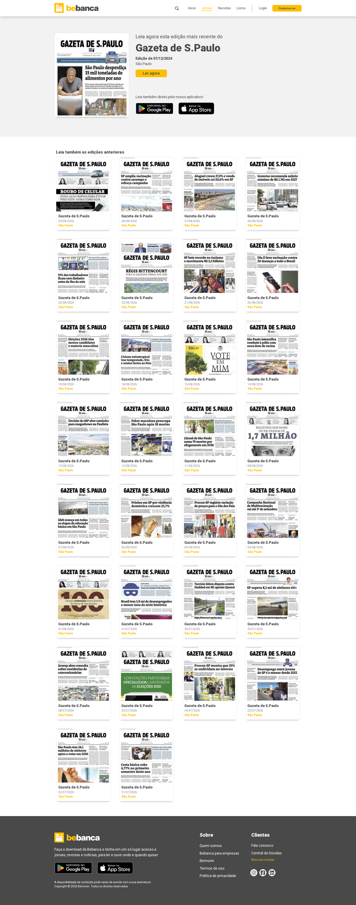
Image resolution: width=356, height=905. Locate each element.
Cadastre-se (287, 8)
